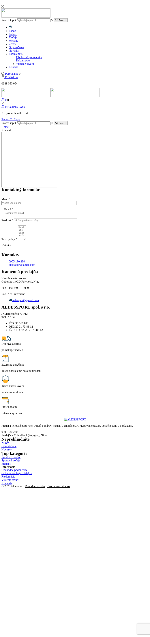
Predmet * (7, 220)
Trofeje (13, 37)
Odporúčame (16, 47)
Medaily (13, 40)
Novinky (14, 50)
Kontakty (6, 483)
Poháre (13, 34)
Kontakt (13, 67)
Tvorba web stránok (58, 486)
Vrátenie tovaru (25, 63)
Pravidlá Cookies (35, 486)
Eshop (12, 30)
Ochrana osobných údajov (16, 473)
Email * (8, 209)
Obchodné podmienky (29, 57)
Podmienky (15, 53)
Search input (8, 20)
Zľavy (12, 44)
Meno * (5, 199)
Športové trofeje (10, 460)
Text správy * (9, 239)
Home (5, 126)
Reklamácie (23, 60)
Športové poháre (10, 457)
